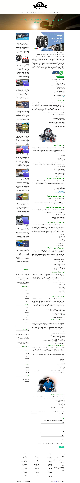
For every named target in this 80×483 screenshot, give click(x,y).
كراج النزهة (62, 96)
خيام (26, 473)
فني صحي (50, 462)
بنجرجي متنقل (61, 191)
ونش (26, 466)
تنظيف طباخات (37, 466)
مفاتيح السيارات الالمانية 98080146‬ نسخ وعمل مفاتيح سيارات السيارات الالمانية (23, 87)
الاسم (63, 431)
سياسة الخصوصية (61, 465)
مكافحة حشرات (49, 460)
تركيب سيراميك (49, 471)
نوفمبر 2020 (27, 296)
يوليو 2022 (27, 293)
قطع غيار (25, 475)
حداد (26, 460)
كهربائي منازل (50, 465)
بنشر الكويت (59, 12)
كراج (61, 54)
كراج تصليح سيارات (49, 12)
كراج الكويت (54, 12)
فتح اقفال (50, 461)
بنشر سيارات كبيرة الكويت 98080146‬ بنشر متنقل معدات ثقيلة (22, 64)
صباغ (26, 468)
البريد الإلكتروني (62, 435)
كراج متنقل (36, 12)
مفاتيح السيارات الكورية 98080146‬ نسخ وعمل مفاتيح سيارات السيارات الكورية (23, 109)
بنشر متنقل (60, 81)
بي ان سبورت (50, 457)
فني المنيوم (25, 462)
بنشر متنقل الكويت (61, 193)
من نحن (63, 470)
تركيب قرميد (25, 471)
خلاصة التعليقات (27, 381)
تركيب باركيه (50, 472)
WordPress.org (27, 322)
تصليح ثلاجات (25, 457)
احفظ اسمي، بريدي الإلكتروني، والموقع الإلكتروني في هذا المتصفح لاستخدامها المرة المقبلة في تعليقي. (50, 443)
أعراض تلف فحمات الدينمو (60, 456)
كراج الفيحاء (58, 54)
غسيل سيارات (24, 464)
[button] (57, 12)
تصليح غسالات (24, 456)
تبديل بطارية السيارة (31, 12)
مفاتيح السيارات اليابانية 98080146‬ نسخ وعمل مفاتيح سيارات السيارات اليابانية (23, 132)
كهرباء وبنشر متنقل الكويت (59, 192)
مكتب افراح (37, 458)
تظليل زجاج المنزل (24, 469)
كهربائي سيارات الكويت (42, 12)
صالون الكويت (37, 460)
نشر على (55, 52)
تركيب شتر (50, 473)
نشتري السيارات (36, 464)
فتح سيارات (50, 469)
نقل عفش (50, 468)
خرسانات (37, 457)
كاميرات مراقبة (49, 466)
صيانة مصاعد (50, 475)
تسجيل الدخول (27, 317)
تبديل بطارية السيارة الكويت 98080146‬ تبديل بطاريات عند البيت (59, 458)
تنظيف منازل (37, 456)
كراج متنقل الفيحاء (43, 54)
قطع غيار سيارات (26, 12)
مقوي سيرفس (49, 464)
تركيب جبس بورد (36, 471)
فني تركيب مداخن (24, 461)
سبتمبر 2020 (27, 298)
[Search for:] (22, 266)
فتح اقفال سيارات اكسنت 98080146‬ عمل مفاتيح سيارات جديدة (22, 225)
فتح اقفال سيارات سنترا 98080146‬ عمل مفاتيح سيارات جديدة (22, 248)
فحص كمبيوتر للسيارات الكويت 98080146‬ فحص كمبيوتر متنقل (22, 41)
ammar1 (61, 52)
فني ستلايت (50, 456)
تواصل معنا (62, 463)
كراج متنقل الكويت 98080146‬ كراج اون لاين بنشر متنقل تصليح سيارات (59, 468)
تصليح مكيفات (24, 465)
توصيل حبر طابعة (24, 472)
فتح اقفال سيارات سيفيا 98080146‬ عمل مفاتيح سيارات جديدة (22, 154)
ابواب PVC (50, 476)
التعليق (63, 422)
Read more (23, 77)
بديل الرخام (37, 475)
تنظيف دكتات (37, 465)
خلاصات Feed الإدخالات (26, 319)
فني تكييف (37, 461)
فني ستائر (37, 472)
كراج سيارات (48, 54)
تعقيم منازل (37, 462)
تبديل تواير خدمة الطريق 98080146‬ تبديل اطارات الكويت (59, 461)
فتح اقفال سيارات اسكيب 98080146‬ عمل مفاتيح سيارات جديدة (22, 201)
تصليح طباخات (37, 468)
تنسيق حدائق (37, 473)
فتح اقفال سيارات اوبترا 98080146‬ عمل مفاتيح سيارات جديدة (22, 178)
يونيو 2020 (27, 301)
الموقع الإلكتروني (62, 439)
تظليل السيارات (20, 12)
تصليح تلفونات (24, 458)
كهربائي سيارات (27, 312)
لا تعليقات (38, 54)
